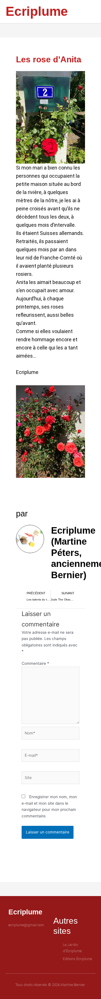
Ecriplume (37, 11)
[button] (84, 11)
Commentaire (35, 663)
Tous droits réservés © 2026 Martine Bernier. (50, 985)
